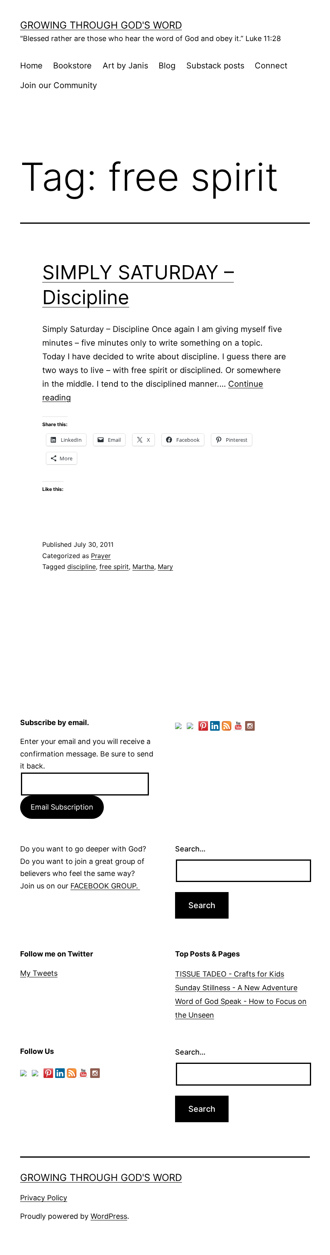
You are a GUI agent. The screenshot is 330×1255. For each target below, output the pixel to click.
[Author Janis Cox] (180, 727)
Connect (271, 65)
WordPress (109, 1216)
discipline (81, 567)
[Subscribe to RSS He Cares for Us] (226, 726)
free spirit (114, 567)
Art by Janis (125, 65)
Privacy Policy (43, 1197)
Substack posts (215, 65)
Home (31, 65)
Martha (143, 567)
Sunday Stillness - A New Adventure (236, 987)
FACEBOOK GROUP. (105, 886)
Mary (165, 567)
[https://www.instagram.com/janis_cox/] (250, 726)
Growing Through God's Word (101, 25)
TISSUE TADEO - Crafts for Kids (229, 974)
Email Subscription (62, 807)
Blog (167, 65)
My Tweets (39, 973)
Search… (190, 849)
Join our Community (58, 85)
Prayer (101, 556)
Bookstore (72, 65)
